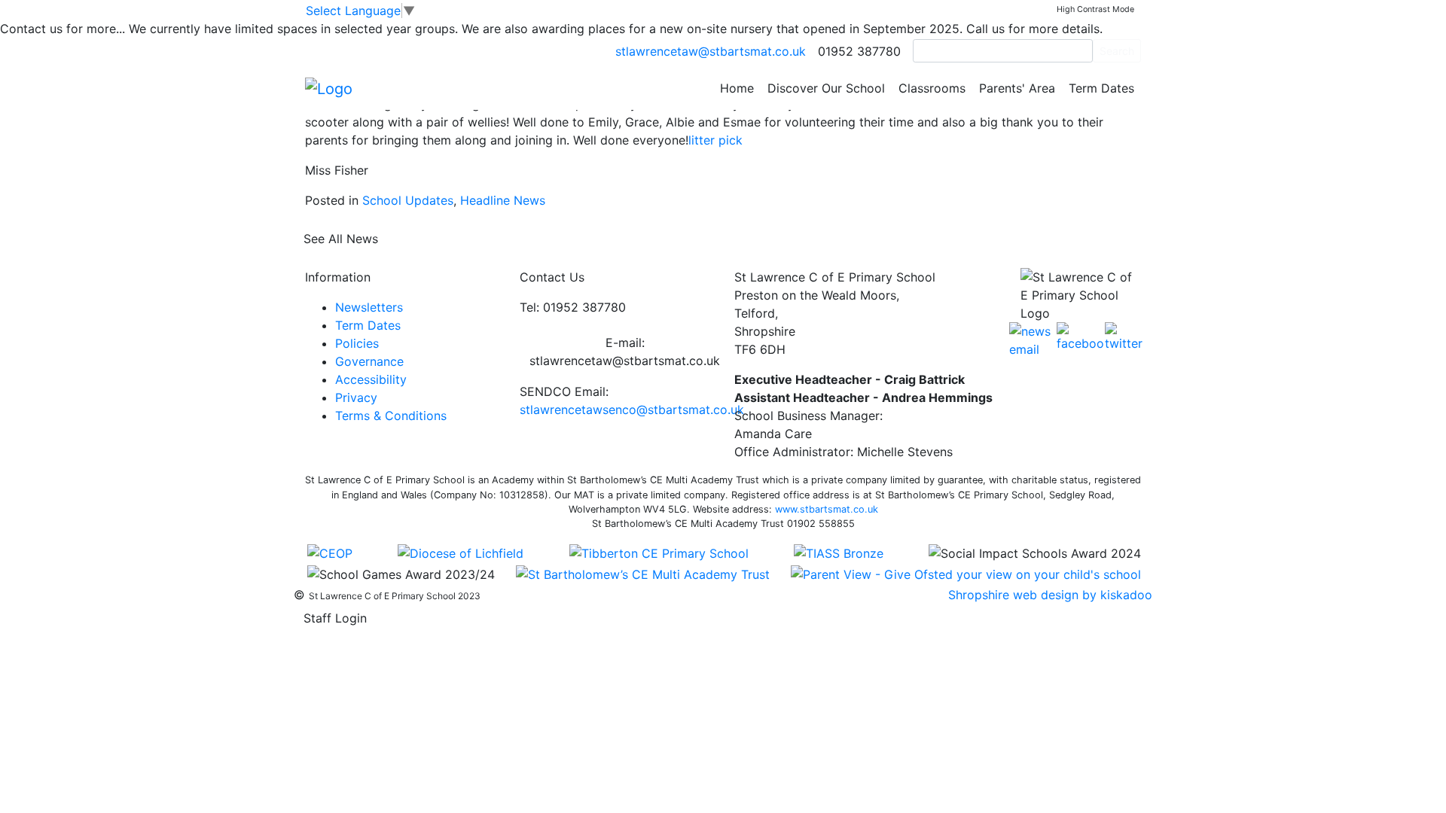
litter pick (715, 140)
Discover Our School (826, 88)
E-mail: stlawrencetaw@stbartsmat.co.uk (624, 351)
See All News (341, 238)
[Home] (328, 87)
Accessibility (371, 379)
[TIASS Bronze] (838, 551)
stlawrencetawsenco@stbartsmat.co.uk (632, 409)
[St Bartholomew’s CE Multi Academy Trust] (643, 573)
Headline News (502, 200)
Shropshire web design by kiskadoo (1050, 594)
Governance (369, 361)
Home (737, 88)
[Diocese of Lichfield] (460, 551)
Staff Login (335, 618)
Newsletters (369, 307)
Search (1117, 50)
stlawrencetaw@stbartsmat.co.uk (710, 51)
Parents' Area (1017, 88)
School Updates (407, 200)
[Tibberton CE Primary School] (659, 551)
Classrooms (932, 88)
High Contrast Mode (1095, 9)
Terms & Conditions (391, 415)
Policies (357, 343)
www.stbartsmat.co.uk (826, 509)
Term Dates (1101, 88)
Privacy (356, 397)
